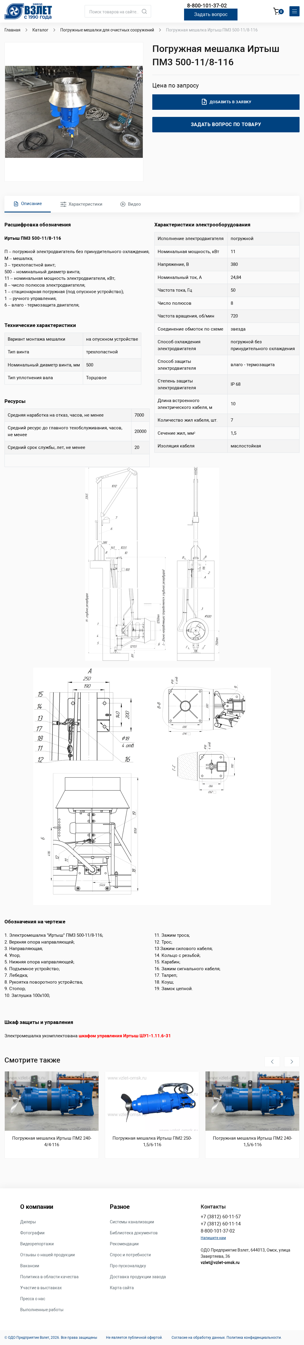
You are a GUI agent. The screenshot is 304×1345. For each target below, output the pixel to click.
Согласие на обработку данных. (199, 1338)
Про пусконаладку (128, 1265)
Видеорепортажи (37, 1243)
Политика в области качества (49, 1276)
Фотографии (32, 1232)
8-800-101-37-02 (207, 5)
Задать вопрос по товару (226, 124)
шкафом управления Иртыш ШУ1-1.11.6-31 (125, 1035)
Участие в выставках (41, 1287)
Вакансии (29, 1265)
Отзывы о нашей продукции (47, 1254)
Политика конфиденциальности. (254, 1338)
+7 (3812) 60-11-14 (221, 1224)
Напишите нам (213, 1238)
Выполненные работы (42, 1309)
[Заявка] (276, 12)
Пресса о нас (32, 1298)
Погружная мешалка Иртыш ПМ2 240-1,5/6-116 (252, 1141)
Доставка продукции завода (138, 1276)
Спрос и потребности (130, 1254)
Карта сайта (122, 1287)
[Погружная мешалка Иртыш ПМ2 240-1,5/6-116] (252, 1101)
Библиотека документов (134, 1232)
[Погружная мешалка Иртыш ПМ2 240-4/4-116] (52, 1101)
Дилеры (28, 1221)
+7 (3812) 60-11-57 (221, 1216)
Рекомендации (124, 1243)
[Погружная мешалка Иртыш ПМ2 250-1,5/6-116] (152, 1101)
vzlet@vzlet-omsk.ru (220, 1262)
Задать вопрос (210, 14)
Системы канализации (132, 1221)
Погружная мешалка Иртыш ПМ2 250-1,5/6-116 (152, 1141)
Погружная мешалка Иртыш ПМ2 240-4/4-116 (51, 1141)
